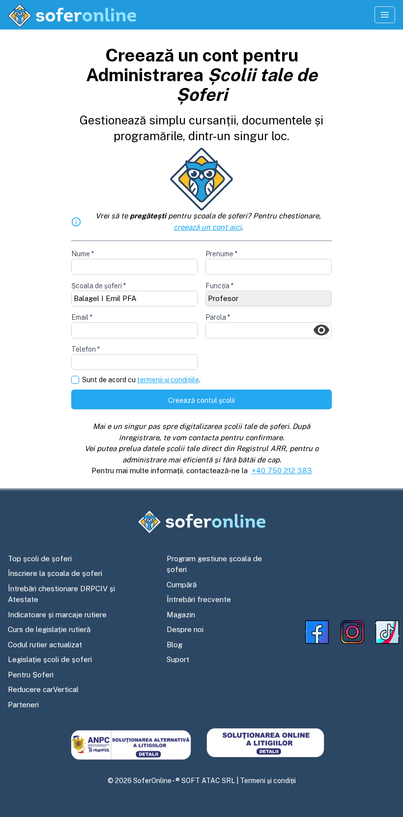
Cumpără (182, 584)
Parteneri (23, 704)
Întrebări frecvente (199, 599)
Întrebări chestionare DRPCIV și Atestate (61, 594)
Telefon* (85, 349)
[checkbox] (75, 380)
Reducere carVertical (43, 689)
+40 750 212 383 (282, 470)
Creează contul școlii (201, 400)
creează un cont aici (207, 227)
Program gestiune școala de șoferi (214, 564)
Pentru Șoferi (31, 674)
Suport (178, 659)
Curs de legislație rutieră (49, 629)
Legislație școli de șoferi (50, 659)
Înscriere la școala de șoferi (55, 573)
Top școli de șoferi (40, 558)
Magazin (181, 614)
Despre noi (185, 629)
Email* (81, 317)
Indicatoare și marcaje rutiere (57, 614)
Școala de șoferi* (98, 286)
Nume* (82, 254)
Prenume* (221, 254)
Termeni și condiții (268, 781)
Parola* (217, 317)
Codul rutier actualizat (45, 644)
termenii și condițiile (168, 380)
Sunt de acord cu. (141, 380)
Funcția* (219, 286)
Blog (174, 644)
